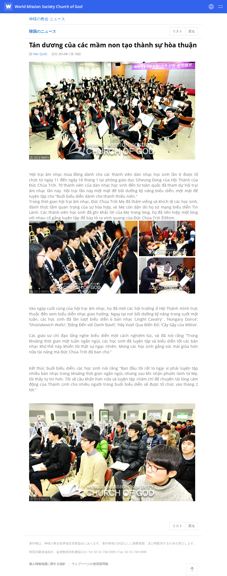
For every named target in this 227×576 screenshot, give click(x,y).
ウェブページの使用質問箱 (90, 564)
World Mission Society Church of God (48, 6)
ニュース (47, 18)
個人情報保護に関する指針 (47, 564)
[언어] (211, 6)
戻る (191, 31)
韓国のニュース (42, 31)
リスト (177, 31)
